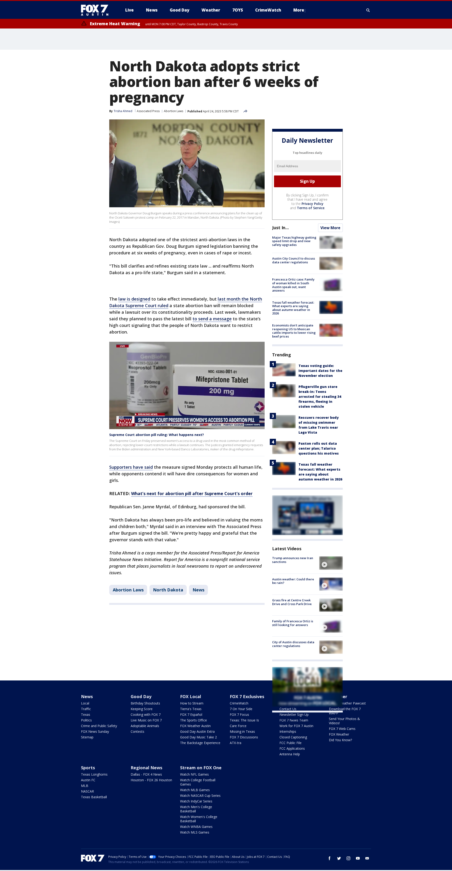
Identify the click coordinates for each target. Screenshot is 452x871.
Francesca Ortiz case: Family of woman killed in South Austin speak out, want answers (293, 285)
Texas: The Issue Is (244, 720)
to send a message (212, 319)
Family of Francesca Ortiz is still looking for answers (292, 623)
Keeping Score (142, 709)
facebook (329, 858)
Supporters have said (131, 467)
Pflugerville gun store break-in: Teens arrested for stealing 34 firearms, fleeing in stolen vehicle (320, 396)
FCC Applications (292, 748)
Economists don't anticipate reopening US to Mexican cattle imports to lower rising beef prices (294, 330)
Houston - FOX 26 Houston (151, 780)
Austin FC (88, 780)
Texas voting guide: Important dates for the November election (320, 370)
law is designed (134, 299)
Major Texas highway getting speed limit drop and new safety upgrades (294, 241)
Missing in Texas (242, 731)
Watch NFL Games (194, 774)
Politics (86, 720)
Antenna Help (289, 754)
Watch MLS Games (194, 832)
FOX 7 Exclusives (247, 696)
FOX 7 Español (191, 714)
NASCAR (87, 791)
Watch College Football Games (197, 782)
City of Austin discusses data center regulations (293, 644)
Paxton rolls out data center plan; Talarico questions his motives (319, 448)
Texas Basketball (94, 797)
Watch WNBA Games (196, 826)
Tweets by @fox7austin (292, 718)
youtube (358, 858)
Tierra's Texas (191, 709)
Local (85, 703)
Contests (137, 731)
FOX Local (190, 696)
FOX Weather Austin (195, 726)
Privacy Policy (312, 203)
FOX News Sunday (95, 731)
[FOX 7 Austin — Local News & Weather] (96, 10)
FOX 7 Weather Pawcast (347, 703)
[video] (331, 563)
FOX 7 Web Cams (342, 728)
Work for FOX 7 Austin (296, 726)
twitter (339, 858)
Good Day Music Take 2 (198, 737)
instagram (348, 858)
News (198, 590)
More (298, 10)
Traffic (86, 709)
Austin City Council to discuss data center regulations (293, 260)
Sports (88, 767)
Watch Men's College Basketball (196, 809)
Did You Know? (340, 740)
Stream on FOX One (201, 767)
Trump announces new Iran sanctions (292, 560)
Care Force (238, 726)
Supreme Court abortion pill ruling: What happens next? (156, 434)
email (367, 858)
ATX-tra (235, 743)
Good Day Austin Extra (197, 731)
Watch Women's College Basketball (198, 818)
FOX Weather (339, 734)
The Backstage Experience (200, 743)
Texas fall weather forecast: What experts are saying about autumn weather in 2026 (293, 308)
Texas (85, 714)
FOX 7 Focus (239, 714)
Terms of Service (310, 208)
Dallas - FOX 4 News (146, 774)
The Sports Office (193, 720)
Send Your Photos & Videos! (344, 720)
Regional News (146, 767)
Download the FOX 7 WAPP (345, 711)
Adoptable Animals (145, 726)
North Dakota (168, 590)
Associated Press (148, 111)
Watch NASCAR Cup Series (200, 795)
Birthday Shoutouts (145, 703)
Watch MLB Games (195, 790)
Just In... (280, 227)
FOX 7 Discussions (244, 737)
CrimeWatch (239, 703)
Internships (287, 731)
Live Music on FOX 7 (146, 720)
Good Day (141, 696)
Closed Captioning (293, 737)
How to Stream (191, 703)
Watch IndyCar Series (196, 801)
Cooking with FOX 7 (146, 714)
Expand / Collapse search (368, 10)
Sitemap (87, 737)
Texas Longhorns (94, 774)
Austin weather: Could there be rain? (293, 581)
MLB (84, 785)
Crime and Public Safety (99, 726)
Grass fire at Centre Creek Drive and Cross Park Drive (292, 602)
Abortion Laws (173, 111)
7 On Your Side (241, 709)
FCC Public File (290, 743)
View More (330, 227)
